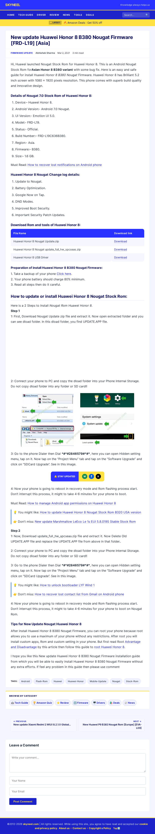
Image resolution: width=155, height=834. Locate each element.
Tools (78, 14)
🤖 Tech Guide (19, 702)
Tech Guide (25, 14)
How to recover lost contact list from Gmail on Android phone (79, 594)
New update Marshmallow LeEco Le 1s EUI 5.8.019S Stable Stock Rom (85, 521)
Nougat (116, 681)
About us (64, 828)
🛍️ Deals (115, 702)
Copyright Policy (100, 828)
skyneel (12, 5)
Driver (41, 14)
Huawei (58, 681)
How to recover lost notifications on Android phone (65, 165)
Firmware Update (22, 53)
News (66, 14)
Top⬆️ (116, 828)
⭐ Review (63, 702)
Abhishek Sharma (45, 52)
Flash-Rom (42, 681)
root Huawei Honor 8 (109, 647)
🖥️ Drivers (99, 702)
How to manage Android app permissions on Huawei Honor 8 (72, 503)
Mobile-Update (98, 681)
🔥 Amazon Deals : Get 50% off (83, 19)
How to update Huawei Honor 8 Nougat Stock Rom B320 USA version (90, 512)
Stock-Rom (132, 681)
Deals (90, 14)
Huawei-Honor (76, 681)
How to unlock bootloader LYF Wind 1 (67, 585)
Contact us (79, 828)
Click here (64, 274)
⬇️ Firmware (81, 702)
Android (25, 681)
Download (120, 241)
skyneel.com (31, 823)
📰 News (129, 702)
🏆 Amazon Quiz (42, 702)
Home (10, 14)
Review (54, 14)
